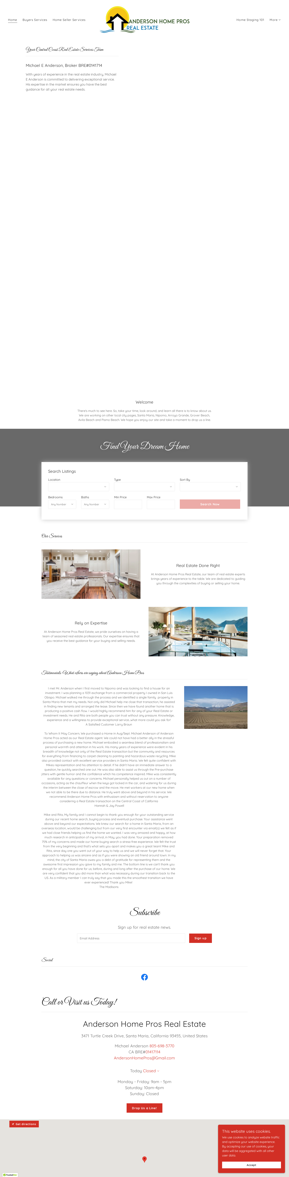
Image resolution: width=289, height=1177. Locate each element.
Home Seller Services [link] (69, 20)
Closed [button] (149, 1070)
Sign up (201, 938)
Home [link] (12, 20)
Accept (251, 1165)
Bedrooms (55, 497)
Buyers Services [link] (35, 20)
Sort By (185, 480)
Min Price (120, 497)
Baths (85, 497)
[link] (144, 20)
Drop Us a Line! (144, 1108)
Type (117, 480)
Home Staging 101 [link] (250, 20)
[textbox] (128, 504)
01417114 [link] (153, 1051)
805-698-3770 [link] (162, 1045)
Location (54, 480)
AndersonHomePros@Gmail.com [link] (144, 1057)
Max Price (153, 497)
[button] (275, 20)
